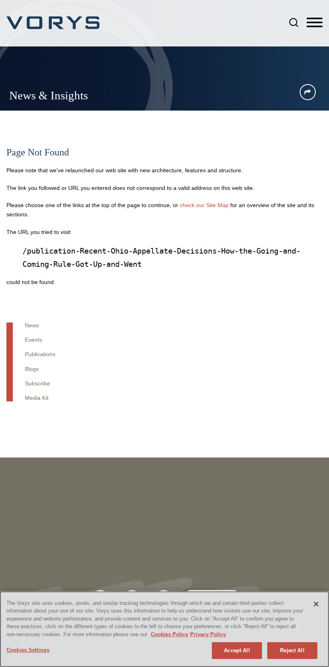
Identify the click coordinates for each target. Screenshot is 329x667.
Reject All (292, 650)
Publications (40, 354)
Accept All (237, 650)
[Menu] (314, 23)
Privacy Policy (208, 634)
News (32, 325)
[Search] (293, 22)
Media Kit (37, 398)
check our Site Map (204, 205)
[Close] (316, 604)
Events (33, 340)
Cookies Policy (169, 634)
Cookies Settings (27, 650)
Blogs (32, 369)
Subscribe (37, 384)
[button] (308, 92)
